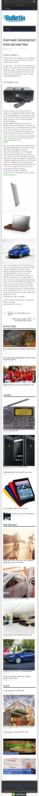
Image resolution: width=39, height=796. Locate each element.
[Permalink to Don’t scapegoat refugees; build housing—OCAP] (19, 725)
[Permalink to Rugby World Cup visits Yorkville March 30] (19, 382)
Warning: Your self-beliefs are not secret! (19, 313)
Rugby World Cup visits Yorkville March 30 (18, 385)
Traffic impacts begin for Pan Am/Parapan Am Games (21, 319)
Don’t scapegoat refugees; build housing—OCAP (18, 727)
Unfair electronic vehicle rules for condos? (16, 598)
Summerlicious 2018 (11, 753)
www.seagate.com (10, 175)
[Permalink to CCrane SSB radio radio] (19, 429)
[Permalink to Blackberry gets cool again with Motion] (19, 465)
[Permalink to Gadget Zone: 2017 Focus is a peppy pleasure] (19, 670)
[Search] (34, 1)
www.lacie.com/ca (9, 173)
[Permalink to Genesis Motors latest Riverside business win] (19, 633)
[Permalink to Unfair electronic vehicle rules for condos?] (19, 597)
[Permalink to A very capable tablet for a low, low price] (19, 507)
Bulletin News (14, 48)
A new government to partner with (13, 690)
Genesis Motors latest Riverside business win (17, 635)
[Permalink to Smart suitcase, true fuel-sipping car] (7, 520)
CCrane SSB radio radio (10, 430)
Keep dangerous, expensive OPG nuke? (15, 732)
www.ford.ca (18, 290)
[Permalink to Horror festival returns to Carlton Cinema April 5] (19, 346)
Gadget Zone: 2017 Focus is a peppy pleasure (17, 671)
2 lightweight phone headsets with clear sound (17, 472)
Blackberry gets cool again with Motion (15, 467)
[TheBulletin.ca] (15, 20)
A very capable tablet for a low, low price (15, 508)
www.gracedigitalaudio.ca (11, 140)
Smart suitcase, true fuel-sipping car (23, 513)
